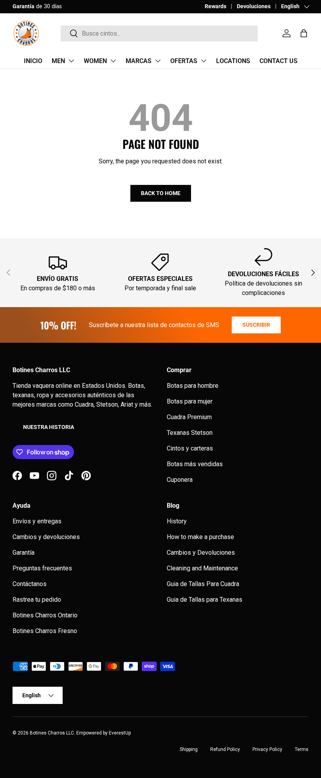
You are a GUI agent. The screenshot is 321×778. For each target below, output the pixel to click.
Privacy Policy (267, 749)
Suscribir (256, 325)
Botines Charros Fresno (45, 631)
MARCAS (138, 61)
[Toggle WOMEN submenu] (113, 60)
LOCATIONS (233, 61)
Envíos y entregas (37, 521)
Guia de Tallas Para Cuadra (203, 584)
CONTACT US (279, 61)
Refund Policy (225, 749)
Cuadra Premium (189, 417)
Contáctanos (30, 584)
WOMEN (95, 61)
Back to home (160, 193)
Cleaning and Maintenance (202, 568)
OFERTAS (183, 61)
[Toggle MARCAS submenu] (157, 60)
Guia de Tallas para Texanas (204, 599)
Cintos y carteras (190, 448)
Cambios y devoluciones (46, 537)
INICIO (33, 61)
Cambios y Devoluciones (201, 552)
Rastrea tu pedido (37, 599)
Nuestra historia (48, 427)
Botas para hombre (192, 385)
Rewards (215, 6)
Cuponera (180, 479)
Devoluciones (254, 6)
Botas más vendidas (195, 464)
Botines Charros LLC (52, 733)
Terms (301, 749)
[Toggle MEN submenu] (71, 60)
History (177, 521)
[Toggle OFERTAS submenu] (203, 60)
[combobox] (159, 33)
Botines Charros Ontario (45, 615)
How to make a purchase (200, 537)
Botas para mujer (190, 401)
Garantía (23, 552)
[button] (303, 33)
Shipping (189, 749)
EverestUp (120, 733)
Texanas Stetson (190, 432)
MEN (58, 61)
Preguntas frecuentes (42, 568)
